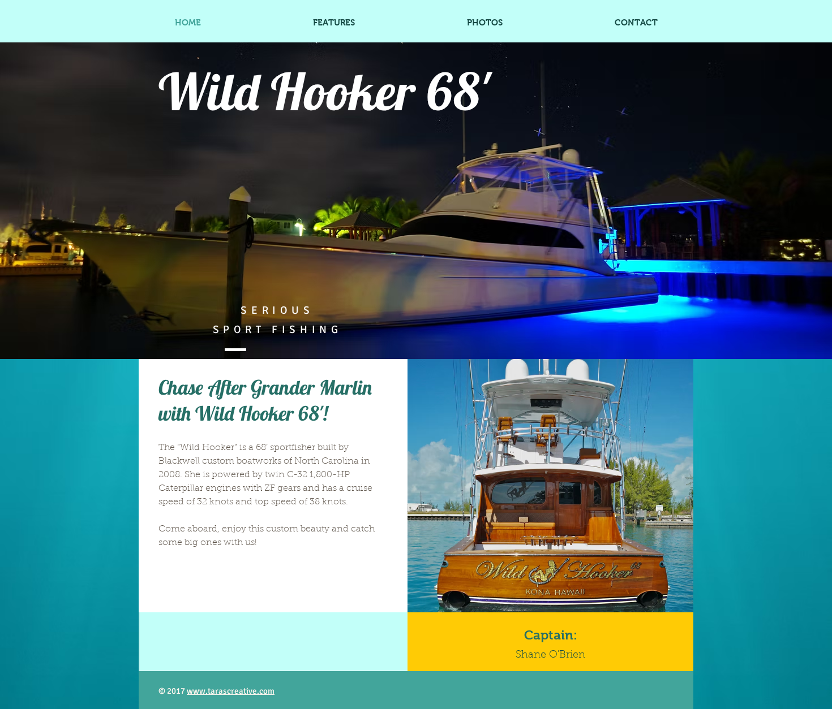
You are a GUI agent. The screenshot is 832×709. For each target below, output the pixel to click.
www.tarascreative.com (231, 691)
